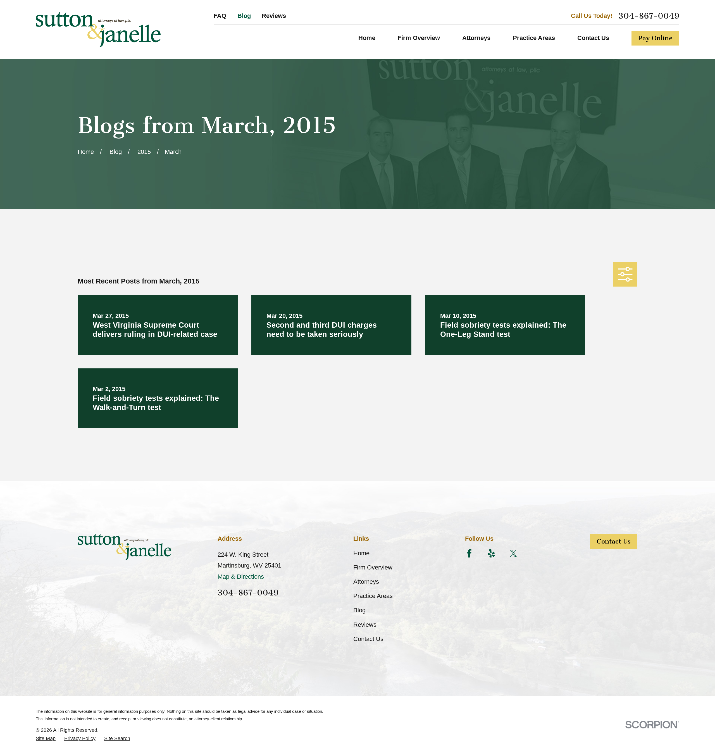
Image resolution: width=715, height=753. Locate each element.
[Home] (98, 29)
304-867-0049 (648, 16)
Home (361, 553)
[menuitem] (46, 738)
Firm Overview (372, 567)
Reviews (274, 15)
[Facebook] (469, 553)
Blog (244, 15)
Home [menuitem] (366, 37)
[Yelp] (491, 553)
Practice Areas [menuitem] (534, 37)
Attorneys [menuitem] (476, 37)
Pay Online (655, 38)
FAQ (220, 15)
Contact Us (368, 638)
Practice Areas (373, 595)
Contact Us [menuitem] (593, 37)
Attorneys (366, 581)
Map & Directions (241, 576)
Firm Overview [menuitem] (419, 37)
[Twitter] (513, 553)
